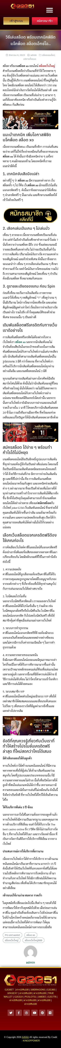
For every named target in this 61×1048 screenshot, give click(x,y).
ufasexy (12, 993)
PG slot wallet (12, 935)
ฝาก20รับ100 (15, 1000)
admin (33, 55)
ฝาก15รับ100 (40, 993)
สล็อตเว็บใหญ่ (11, 940)
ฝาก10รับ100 (22, 989)
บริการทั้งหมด (29, 58)
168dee (42, 997)
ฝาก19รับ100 (25, 993)
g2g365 (51, 989)
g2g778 (52, 997)
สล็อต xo (30, 935)
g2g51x (18, 997)
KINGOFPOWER (31, 1040)
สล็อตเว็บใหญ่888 (33, 940)
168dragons (37, 989)
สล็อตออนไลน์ (48, 55)
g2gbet (9, 989)
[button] (49, 10)
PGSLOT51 (30, 997)
